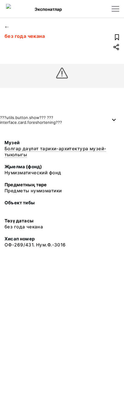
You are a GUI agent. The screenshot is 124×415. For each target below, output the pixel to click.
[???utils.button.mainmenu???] (115, 9)
